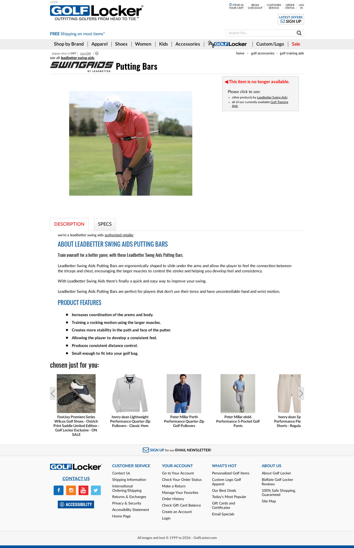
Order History (173, 499)
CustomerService (274, 6)
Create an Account (177, 512)
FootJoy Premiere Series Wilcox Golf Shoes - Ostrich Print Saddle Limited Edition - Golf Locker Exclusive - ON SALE (76, 426)
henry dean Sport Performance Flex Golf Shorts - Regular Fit (292, 421)
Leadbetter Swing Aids (272, 97)
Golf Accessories (262, 53)
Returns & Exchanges (129, 497)
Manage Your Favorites (180, 493)
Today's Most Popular (229, 497)
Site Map (269, 501)
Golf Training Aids (292, 53)
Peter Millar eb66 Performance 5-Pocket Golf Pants (238, 421)
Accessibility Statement (130, 510)
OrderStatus (289, 6)
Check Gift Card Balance (181, 505)
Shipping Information (129, 480)
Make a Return (174, 486)
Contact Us (121, 473)
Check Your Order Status (182, 480)
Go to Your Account (178, 473)
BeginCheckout (255, 6)
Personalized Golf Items (230, 473)
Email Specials (223, 514)
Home (240, 53)
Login (166, 518)
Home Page (121, 516)
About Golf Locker (276, 473)
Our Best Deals (224, 491)
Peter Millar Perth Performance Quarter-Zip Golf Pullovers (184, 421)
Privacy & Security (126, 503)
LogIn (301, 6)
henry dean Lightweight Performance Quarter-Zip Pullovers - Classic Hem (130, 421)
